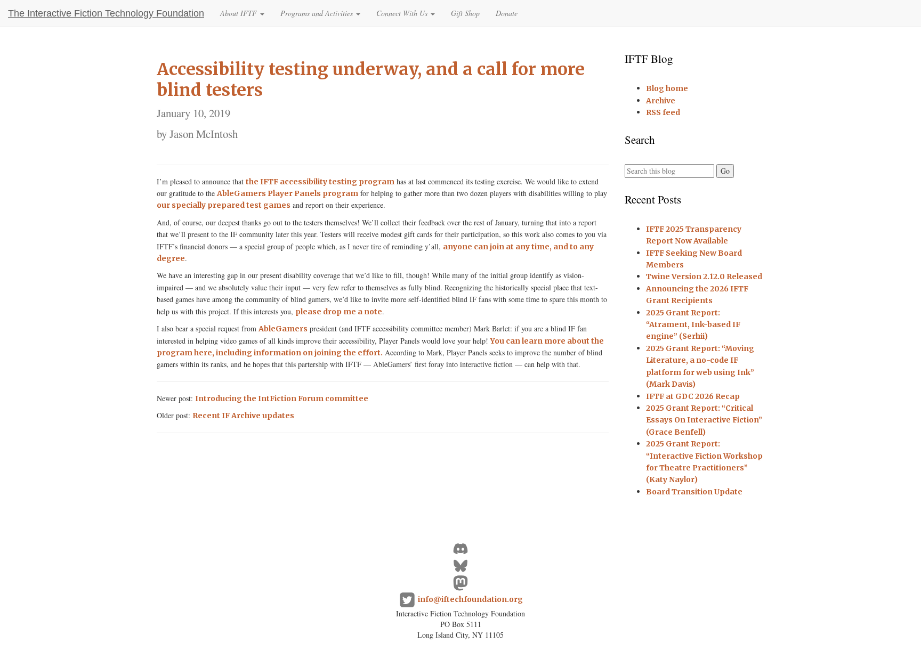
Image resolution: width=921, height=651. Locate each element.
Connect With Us (403, 13)
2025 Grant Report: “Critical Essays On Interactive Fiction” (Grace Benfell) (704, 420)
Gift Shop (465, 13)
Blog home (667, 88)
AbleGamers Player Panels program (287, 193)
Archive (660, 100)
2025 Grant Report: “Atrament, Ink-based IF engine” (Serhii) (693, 324)
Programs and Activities (317, 13)
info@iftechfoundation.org (470, 599)
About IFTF (239, 13)
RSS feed (663, 112)
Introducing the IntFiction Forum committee (281, 398)
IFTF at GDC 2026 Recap (693, 396)
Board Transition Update (694, 492)
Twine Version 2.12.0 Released (704, 276)
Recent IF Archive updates (243, 415)
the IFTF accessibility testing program (320, 181)
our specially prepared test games (223, 205)
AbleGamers (283, 328)
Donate (507, 13)
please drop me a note (338, 311)
